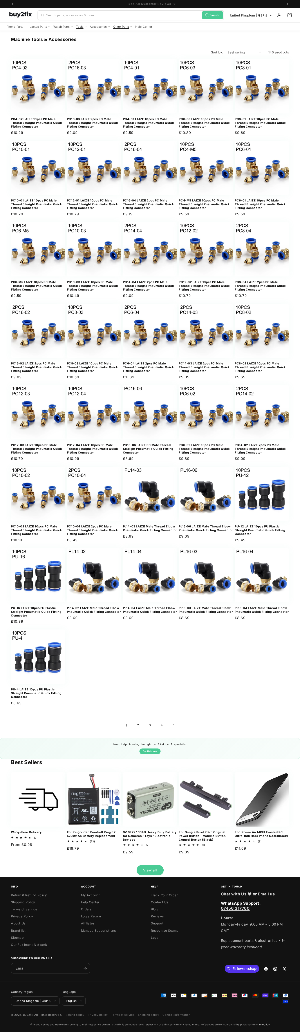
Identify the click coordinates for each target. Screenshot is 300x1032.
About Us (18, 923)
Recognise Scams (164, 930)
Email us (266, 894)
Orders (86, 909)
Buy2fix (28, 1014)
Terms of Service (24, 909)
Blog (154, 909)
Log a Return (91, 916)
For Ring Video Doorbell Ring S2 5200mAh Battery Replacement (91, 834)
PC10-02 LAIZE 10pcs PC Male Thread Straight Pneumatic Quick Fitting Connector (36, 530)
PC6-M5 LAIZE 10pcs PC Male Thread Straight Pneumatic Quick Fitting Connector (36, 285)
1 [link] (126, 725)
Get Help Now (150, 751)
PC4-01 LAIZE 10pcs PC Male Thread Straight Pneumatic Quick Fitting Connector (148, 122)
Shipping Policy (23, 902)
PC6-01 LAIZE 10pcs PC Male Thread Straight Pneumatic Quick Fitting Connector (260, 204)
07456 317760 (235, 908)
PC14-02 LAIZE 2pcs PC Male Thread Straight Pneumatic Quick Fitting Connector (260, 448)
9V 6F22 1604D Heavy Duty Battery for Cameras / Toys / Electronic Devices (150, 835)
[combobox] (123, 15)
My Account (90, 895)
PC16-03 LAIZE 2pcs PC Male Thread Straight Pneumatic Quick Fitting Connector (92, 122)
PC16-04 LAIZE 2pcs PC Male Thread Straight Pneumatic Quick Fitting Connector (148, 204)
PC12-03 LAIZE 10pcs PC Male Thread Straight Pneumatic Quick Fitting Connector (36, 448)
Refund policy (74, 1014)
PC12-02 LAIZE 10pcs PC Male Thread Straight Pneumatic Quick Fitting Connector (204, 285)
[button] (289, 15)
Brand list (18, 930)
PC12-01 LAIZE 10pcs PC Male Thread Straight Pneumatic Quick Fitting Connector (92, 204)
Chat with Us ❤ (236, 894)
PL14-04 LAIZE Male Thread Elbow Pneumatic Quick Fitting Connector (150, 609)
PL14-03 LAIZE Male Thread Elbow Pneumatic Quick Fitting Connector (150, 528)
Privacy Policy (22, 916)
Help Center (90, 902)
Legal (155, 937)
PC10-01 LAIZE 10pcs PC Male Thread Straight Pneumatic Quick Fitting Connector (36, 204)
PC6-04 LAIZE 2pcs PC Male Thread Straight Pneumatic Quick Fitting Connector (148, 367)
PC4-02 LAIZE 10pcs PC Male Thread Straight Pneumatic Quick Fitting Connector (36, 122)
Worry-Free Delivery (26, 832)
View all (150, 870)
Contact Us (159, 902)
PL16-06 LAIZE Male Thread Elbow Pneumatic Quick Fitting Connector (206, 528)
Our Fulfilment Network (29, 944)
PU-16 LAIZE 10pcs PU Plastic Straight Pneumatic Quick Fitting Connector (36, 611)
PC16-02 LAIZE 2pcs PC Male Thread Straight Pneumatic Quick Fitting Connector (36, 367)
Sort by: (217, 52)
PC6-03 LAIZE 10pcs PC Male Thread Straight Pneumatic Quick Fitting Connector (204, 122)
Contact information (176, 1014)
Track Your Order (164, 895)
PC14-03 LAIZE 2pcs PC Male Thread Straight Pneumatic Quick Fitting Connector (204, 367)
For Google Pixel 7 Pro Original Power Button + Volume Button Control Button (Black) (202, 835)
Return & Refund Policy (29, 895)
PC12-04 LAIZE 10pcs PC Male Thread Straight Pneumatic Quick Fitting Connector (92, 448)
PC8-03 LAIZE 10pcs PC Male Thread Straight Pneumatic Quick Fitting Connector (92, 367)
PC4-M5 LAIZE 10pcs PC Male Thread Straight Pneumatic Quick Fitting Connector (204, 204)
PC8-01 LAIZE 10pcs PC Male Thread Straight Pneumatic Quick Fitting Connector (260, 122)
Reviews (157, 916)
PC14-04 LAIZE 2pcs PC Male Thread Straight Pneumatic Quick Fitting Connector (148, 285)
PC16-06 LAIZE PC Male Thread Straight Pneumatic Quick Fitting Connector (148, 448)
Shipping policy (148, 1014)
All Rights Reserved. (48, 1014)
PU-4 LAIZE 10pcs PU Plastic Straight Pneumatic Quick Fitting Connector (36, 693)
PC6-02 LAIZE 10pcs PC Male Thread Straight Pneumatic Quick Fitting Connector (204, 448)
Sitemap (17, 937)
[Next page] (174, 725)
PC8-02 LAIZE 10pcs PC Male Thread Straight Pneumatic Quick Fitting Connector (260, 367)
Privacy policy (98, 1014)
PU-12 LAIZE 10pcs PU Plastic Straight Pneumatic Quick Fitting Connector (260, 530)
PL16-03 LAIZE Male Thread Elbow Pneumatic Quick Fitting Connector (206, 609)
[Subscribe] (85, 968)
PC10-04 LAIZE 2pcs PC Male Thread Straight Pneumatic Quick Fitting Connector (92, 530)
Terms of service (122, 1014)
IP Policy (264, 1024)
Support (157, 923)
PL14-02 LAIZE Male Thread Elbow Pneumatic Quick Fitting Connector (94, 609)
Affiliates (88, 923)
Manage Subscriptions (98, 930)
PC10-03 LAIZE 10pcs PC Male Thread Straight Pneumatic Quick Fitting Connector (92, 285)
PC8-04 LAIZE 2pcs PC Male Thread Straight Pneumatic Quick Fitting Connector (260, 285)
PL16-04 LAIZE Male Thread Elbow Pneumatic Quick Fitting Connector (262, 609)
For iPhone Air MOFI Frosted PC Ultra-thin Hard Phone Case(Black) (261, 834)
